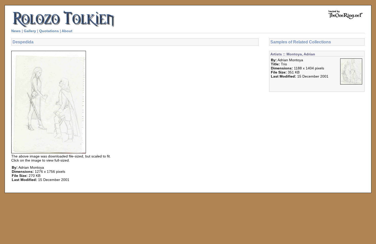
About (67, 31)
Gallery (30, 31)
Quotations (49, 31)
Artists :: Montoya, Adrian (292, 54)
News (16, 31)
